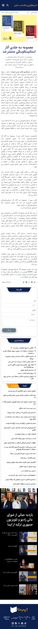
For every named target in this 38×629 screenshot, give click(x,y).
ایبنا (25, 7)
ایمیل (34, 310)
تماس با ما (26, 618)
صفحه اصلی (34, 13)
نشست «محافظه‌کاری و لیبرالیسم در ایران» (11, 560)
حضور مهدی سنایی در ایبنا (10, 572)
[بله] (15, 623)
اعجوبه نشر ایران (12, 546)
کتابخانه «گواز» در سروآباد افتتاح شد (25, 434)
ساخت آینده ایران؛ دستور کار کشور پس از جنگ (23, 453)
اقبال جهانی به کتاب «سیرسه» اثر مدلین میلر (21, 362)
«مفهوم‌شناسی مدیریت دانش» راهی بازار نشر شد (22, 475)
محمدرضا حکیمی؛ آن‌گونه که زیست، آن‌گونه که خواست (21, 423)
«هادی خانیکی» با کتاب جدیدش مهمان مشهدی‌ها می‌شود (19, 357)
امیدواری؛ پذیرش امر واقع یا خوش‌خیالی (24, 484)
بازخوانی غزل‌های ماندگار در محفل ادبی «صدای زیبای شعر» (18, 377)
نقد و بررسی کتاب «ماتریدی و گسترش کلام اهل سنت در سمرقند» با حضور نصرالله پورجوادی (20, 448)
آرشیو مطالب (33, 618)
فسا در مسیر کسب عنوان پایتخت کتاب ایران (23, 438)
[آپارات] (25, 623)
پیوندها (15, 618)
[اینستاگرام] (19, 623)
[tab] (25, 386)
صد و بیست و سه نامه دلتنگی (27, 408)
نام (35, 301)
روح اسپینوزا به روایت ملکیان (27, 466)
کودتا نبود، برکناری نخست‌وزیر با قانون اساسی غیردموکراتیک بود (21, 366)
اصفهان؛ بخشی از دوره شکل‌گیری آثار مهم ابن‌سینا (22, 391)
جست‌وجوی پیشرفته (6, 618)
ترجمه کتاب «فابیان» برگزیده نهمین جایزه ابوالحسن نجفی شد (19, 396)
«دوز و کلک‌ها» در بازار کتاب (28, 458)
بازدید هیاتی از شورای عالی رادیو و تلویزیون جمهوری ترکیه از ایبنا (19, 403)
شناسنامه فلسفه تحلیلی (27, 370)
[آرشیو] (12, 623)
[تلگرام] (22, 623)
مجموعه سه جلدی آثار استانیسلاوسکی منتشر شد (19, 49)
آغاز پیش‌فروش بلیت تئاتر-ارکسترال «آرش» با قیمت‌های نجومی (20, 429)
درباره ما (20, 618)
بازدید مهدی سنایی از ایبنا (10, 585)
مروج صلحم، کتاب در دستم (26, 373)
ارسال (9, 330)
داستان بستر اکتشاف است (28, 471)
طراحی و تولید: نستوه (16, 626)
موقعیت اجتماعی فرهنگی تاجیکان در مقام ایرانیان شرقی (20, 443)
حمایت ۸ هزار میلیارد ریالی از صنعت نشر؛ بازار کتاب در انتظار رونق (20, 418)
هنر (28, 13)
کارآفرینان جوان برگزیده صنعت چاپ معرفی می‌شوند (21, 462)
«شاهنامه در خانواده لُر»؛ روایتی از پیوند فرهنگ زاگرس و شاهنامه (18, 352)
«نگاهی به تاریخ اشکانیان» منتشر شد (23, 348)
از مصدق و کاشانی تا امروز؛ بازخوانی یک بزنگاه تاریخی (20, 479)
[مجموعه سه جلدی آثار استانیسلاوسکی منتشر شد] (19, 28)
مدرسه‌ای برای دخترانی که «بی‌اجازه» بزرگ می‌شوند (21, 412)
